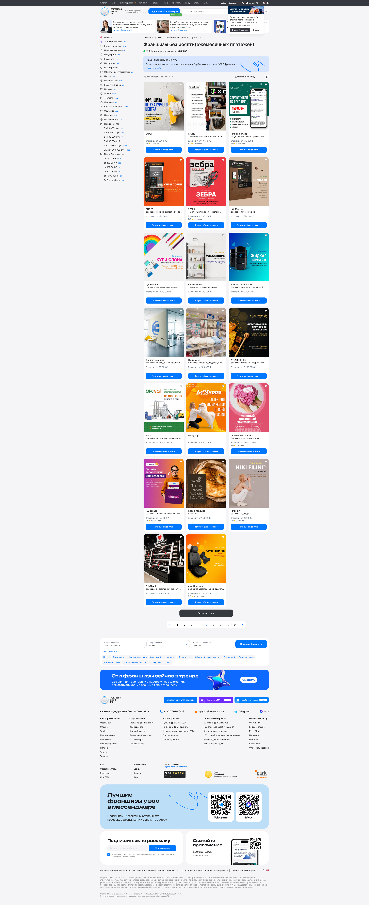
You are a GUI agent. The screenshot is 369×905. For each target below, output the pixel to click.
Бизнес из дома (246, 657)
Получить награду (171, 735)
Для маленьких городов (135, 662)
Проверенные (113, 80)
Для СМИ (104, 777)
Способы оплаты (108, 769)
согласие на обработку (122, 854)
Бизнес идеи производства (217, 739)
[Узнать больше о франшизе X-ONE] (206, 106)
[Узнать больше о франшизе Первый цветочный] (249, 407)
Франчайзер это (137, 739)
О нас (206, 3)
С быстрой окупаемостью (118, 72)
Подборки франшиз (160, 3)
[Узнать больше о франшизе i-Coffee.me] (249, 181)
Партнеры (254, 735)
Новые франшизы (115, 50)
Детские (110, 102)
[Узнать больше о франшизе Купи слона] (164, 257)
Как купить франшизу (181, 3)
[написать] (247, 3)
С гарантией (229, 657)
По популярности (108, 743)
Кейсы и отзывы (257, 727)
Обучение (111, 111)
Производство (113, 119)
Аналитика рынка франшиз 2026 (179, 731)
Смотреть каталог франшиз (180, 700)
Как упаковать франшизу (216, 731)
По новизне (105, 739)
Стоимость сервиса (259, 748)
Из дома (110, 76)
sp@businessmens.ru (211, 711)
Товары (104, 756)
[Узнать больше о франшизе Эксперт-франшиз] (164, 332)
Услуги (110, 93)
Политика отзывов (193, 870)
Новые (106, 657)
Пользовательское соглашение (148, 870)
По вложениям (111, 124)
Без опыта (111, 59)
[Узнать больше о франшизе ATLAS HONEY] (249, 332)
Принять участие (171, 739)
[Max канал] (216, 700)
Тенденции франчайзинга (175, 727)
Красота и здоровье (116, 106)
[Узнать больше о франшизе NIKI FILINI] (249, 483)
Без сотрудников (114, 85)
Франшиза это (136, 727)
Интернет (110, 115)
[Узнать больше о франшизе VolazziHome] (206, 257)
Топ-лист (143, 3)
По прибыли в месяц (114, 154)
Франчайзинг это (137, 731)
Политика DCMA (174, 870)
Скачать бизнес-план (240, 30)
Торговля (111, 98)
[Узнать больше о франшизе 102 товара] (164, 483)
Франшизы (105, 722)
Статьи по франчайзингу (141, 722)
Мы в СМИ (254, 731)
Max (266, 711)
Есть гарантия (112, 67)
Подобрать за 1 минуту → (164, 11)
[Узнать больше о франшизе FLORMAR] (164, 558)
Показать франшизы (251, 644)
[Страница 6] (242, 624)
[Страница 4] (170, 624)
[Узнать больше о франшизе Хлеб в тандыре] (206, 483)
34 (235, 624)
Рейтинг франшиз (126, 3)
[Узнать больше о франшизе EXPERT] (164, 106)
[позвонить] (243, 3)
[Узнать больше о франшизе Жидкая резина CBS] (249, 257)
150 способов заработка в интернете (222, 735)
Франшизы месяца (138, 657)
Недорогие (111, 63)
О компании (255, 722)
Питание (110, 89)
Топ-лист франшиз (115, 41)
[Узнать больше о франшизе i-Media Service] (249, 106)
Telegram (244, 711)
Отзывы (108, 37)
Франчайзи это (136, 743)
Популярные (112, 54)
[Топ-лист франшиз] (184, 680)
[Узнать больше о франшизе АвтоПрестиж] (206, 558)
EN (264, 870)
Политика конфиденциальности (115, 870)
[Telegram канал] (252, 700)
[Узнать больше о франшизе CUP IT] (164, 181)
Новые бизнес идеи (213, 743)
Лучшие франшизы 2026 (175, 722)
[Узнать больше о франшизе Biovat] (164, 407)
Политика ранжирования (216, 870)
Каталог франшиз (107, 3)
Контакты (253, 739)
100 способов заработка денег (219, 727)
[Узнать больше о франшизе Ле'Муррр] (206, 407)
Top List (104, 731)
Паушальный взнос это (140, 735)
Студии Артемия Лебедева (175, 767)
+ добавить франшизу (228, 3)
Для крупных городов (160, 662)
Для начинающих (111, 662)
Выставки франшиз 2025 (216, 722)
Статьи (197, 3)
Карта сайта (255, 743)
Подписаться (162, 848)
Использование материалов (244, 870)
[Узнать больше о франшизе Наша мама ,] (206, 332)
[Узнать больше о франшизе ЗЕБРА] (206, 181)
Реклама (104, 773)
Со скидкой (155, 657)
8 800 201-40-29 (174, 711)
